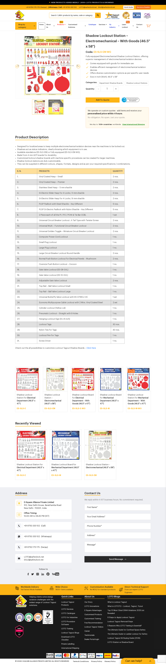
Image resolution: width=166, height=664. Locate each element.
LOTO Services (67, 609)
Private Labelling (67, 644)
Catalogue (92, 24)
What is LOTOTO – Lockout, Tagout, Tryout (125, 606)
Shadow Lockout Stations (136, 83)
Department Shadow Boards (111, 83)
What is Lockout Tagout (117, 602)
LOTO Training (67, 629)
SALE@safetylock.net (106, 7)
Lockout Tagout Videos (93, 627)
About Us (48, 26)
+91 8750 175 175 (33, 7)
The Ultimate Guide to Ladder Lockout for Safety (127, 634)
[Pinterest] (48, 574)
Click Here (91, 348)
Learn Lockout (125, 26)
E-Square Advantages (93, 610)
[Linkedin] (42, 574)
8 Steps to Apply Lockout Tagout (121, 617)
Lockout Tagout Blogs (70, 633)
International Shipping (70, 648)
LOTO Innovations (91, 606)
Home (41, 24)
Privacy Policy (96, 661)
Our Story (88, 602)
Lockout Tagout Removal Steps (120, 622)
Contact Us (139, 26)
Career (87, 631)
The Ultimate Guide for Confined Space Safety (126, 630)
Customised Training (92, 619)
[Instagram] (37, 574)
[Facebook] (28, 574)
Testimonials (89, 635)
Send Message (116, 559)
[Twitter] (32, 574)
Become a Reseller (143, 7)
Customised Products (93, 614)
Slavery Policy (110, 661)
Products (60, 24)
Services (102, 24)
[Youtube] (55, 574)
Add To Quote (102, 100)
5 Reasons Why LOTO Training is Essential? (125, 626)
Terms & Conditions (81, 661)
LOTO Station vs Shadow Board (120, 642)
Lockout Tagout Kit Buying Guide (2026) (124, 638)
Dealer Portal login (91, 639)
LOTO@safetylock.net (88, 7)
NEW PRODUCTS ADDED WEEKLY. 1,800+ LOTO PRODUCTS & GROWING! (81, 2)
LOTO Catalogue (68, 613)
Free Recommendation (93, 623)
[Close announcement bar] (162, 2)
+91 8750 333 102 (70, 7)
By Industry (112, 26)
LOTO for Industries (69, 617)
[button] (83, 2)
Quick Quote (128, 7)
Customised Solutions (72, 26)
